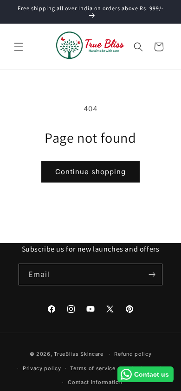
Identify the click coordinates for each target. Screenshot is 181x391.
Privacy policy (42, 368)
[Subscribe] (152, 274)
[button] (18, 47)
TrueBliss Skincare (78, 354)
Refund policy (132, 354)
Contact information (95, 382)
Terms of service (92, 368)
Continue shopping (90, 171)
